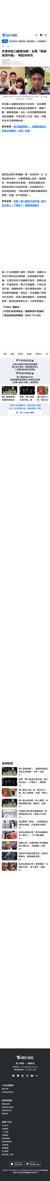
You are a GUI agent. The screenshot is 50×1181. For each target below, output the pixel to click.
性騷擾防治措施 (7, 1107)
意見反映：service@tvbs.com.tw (25, 1067)
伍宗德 (29, 354)
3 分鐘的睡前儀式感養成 (25, 369)
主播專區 (5, 1135)
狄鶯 (5, 354)
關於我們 (5, 1089)
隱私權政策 (6, 1104)
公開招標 (5, 1145)
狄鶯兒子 (38, 354)
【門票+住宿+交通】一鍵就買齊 (25, 382)
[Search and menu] (45, 35)
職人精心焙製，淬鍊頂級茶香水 (25, 366)
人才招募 (5, 1132)
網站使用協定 (7, 1110)
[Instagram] (27, 1075)
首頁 (3, 46)
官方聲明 (5, 1151)
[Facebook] (13, 1075)
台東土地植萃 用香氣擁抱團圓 (25, 364)
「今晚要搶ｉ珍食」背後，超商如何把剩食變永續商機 (28, 41)
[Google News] (36, 1075)
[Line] (18, 1075)
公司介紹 (5, 1125)
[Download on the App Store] (17, 1163)
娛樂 (8, 46)
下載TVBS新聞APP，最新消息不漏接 (25, 405)
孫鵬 (12, 354)
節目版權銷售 (7, 1141)
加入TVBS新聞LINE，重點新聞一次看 (25, 408)
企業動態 (5, 1128)
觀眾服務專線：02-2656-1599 (25, 1069)
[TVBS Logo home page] (9, 35)
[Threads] (22, 1075)
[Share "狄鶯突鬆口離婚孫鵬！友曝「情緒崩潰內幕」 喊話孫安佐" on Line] (41, 35)
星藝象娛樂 (6, 1138)
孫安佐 (20, 354)
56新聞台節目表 (7, 1092)
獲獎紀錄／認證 (7, 1154)
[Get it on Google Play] (33, 1163)
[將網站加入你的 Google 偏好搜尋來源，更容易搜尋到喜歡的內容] (25, 412)
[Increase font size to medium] (36, 35)
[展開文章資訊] (45, 61)
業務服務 (5, 1148)
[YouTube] (32, 1075)
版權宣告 (5, 1113)
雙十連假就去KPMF (25, 377)
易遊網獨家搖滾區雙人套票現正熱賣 (25, 379)
